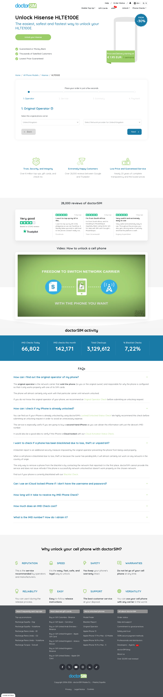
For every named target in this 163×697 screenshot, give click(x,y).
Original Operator (90, 626)
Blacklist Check (71, 474)
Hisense (45, 75)
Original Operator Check (95, 399)
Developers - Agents (127, 645)
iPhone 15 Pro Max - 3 (94, 645)
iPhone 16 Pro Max (93, 640)
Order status (122, 617)
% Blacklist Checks (133, 342)
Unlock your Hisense (33, 37)
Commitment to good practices (130, 626)
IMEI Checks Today (30, 342)
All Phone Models (31, 75)
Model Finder (88, 617)
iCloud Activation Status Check (99, 433)
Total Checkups (98, 342)
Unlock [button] (125, 8)
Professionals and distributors (129, 640)
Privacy (68, 689)
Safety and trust (124, 631)
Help (107, 3)
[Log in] (130, 3)
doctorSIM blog (123, 649)
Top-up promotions (23, 617)
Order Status (119, 3)
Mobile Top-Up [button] (88, 8)
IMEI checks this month (64, 342)
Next (133, 131)
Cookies (90, 689)
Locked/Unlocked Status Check (96, 415)
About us (121, 654)
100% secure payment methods (130, 636)
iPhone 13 (89, 631)
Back (29, 131)
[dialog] (8, 695)
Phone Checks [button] (139, 8)
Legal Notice (79, 689)
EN (138, 3)
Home (17, 75)
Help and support (124, 622)
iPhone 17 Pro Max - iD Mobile (98, 636)
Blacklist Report (89, 622)
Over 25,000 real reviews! (127, 659)
